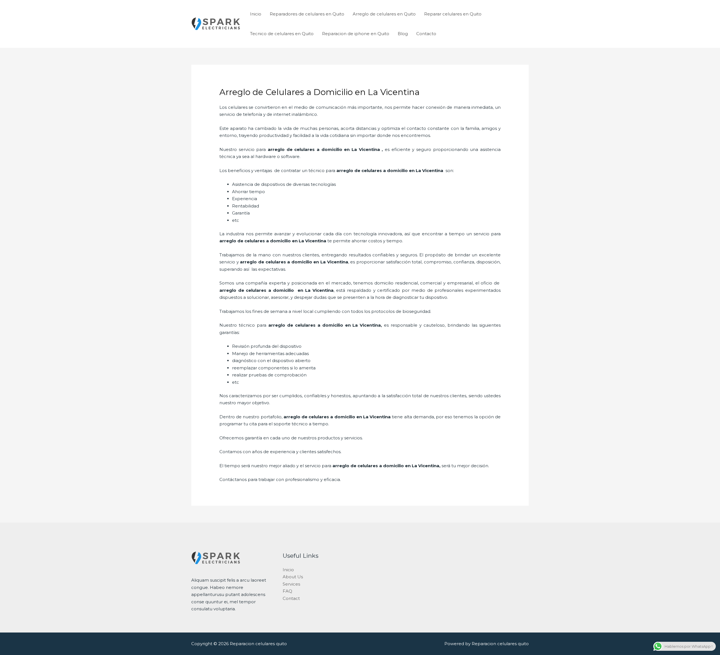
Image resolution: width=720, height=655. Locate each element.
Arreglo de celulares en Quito (384, 14)
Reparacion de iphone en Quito (355, 33)
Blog (403, 33)
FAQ (287, 591)
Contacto (426, 33)
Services (291, 584)
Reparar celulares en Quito (453, 14)
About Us (293, 576)
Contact (291, 598)
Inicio (255, 14)
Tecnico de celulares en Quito (282, 33)
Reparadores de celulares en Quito (307, 14)
